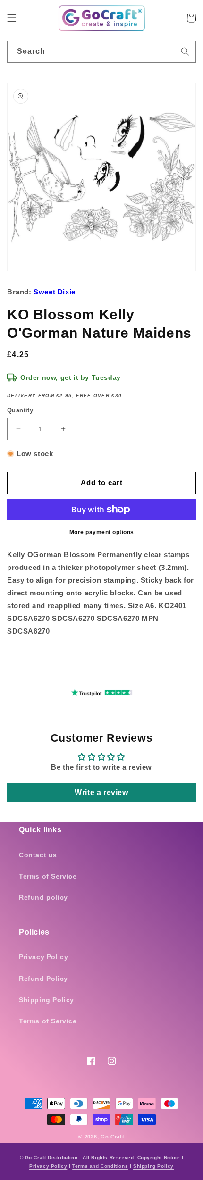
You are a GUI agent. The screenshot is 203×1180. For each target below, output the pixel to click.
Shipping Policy (46, 1000)
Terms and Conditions (100, 1166)
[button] (11, 18)
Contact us (38, 855)
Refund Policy (43, 978)
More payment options (101, 532)
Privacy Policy (43, 957)
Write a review (101, 792)
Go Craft (113, 1136)
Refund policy (43, 897)
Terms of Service (48, 876)
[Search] (185, 51)
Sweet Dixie (55, 292)
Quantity (20, 410)
